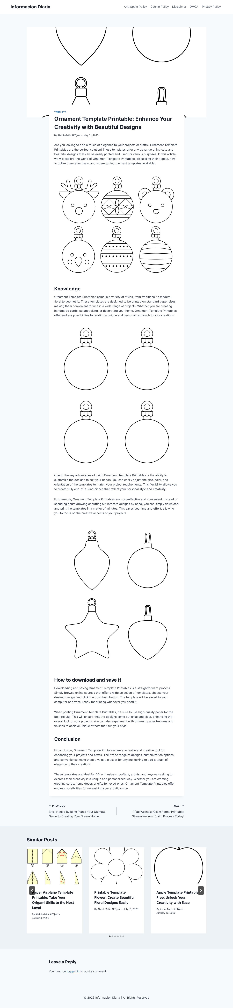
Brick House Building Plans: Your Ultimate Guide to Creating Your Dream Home (77, 811)
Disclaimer (179, 6)
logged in (73, 971)
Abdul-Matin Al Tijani (69, 135)
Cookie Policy (159, 6)
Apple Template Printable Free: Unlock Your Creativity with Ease (177, 897)
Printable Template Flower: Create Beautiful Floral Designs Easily (114, 897)
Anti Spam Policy (135, 6)
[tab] (110, 936)
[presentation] (54, 865)
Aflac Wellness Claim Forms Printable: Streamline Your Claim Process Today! (158, 811)
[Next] (201, 890)
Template (60, 112)
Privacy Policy (211, 6)
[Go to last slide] (32, 890)
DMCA (194, 6)
